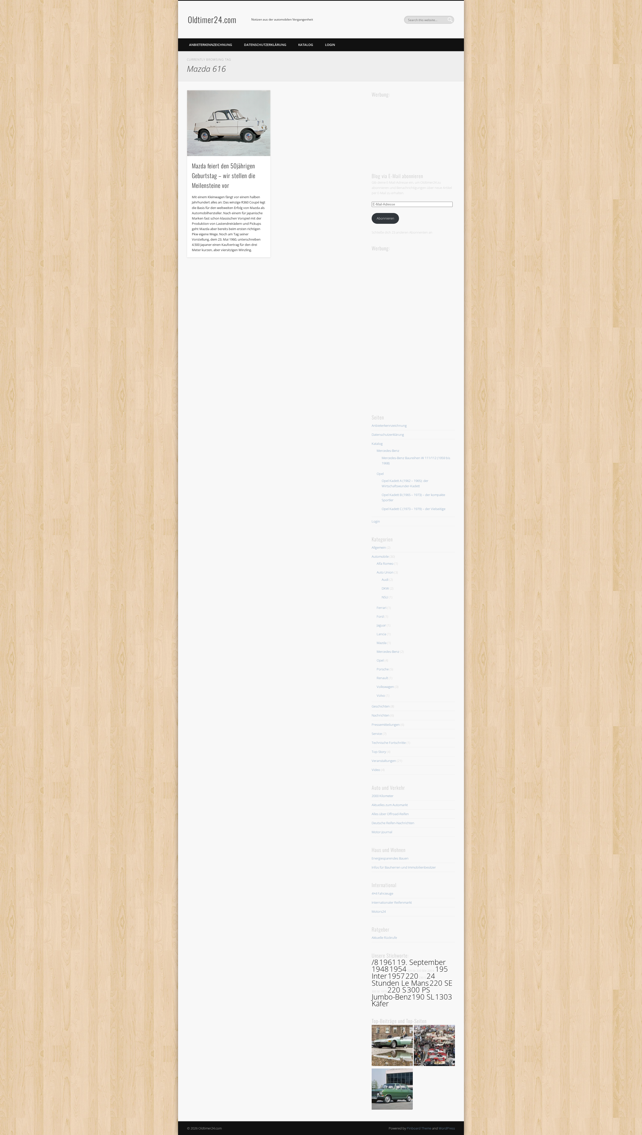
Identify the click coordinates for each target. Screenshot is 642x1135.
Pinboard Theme (419, 1128)
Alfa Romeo (385, 563)
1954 (398, 969)
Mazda (381, 643)
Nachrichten (380, 715)
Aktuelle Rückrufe (384, 937)
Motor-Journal (382, 832)
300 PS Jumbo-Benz (401, 993)
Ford (380, 616)
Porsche (383, 669)
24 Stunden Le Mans (403, 979)
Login (330, 44)
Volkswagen (385, 686)
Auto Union (385, 572)
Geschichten (381, 706)
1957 (396, 976)
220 (412, 976)
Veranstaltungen (384, 760)
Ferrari (381, 607)
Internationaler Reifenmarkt (392, 902)
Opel (380, 473)
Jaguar (381, 625)
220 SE (441, 983)
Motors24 (379, 911)
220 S (396, 990)
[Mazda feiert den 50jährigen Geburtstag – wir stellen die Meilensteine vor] (228, 123)
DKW (385, 588)
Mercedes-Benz (388, 450)
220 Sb (411, 970)
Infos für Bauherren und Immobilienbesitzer (404, 867)
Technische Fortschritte (389, 742)
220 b (430, 970)
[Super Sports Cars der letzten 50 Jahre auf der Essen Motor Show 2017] (392, 1046)
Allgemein (379, 547)
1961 (387, 962)
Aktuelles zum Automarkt (390, 805)
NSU (385, 597)
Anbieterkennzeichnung (210, 44)
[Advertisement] (409, 130)
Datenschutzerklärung (265, 44)
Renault (382, 678)
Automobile (380, 556)
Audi (385, 579)
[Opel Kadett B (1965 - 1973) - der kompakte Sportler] (392, 1090)
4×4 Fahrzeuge (382, 893)
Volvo (381, 695)
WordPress (447, 1128)
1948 (380, 969)
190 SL (423, 997)
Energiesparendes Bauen (390, 858)
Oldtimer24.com (212, 19)
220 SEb (422, 970)
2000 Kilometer (382, 796)
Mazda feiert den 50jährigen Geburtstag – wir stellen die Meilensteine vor (223, 175)
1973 (384, 991)
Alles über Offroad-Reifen (390, 814)
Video (376, 769)
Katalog (305, 44)
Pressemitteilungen (386, 724)
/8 (375, 962)
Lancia (381, 634)
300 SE (376, 991)
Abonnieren (385, 218)
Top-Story (379, 751)
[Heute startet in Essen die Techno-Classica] (434, 1046)
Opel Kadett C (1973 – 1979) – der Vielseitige (413, 509)
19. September (421, 962)
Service (377, 733)
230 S (422, 977)
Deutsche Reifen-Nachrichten (393, 823)
